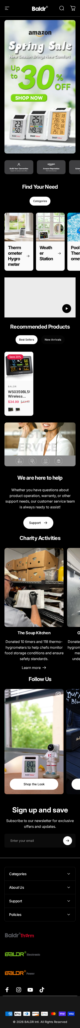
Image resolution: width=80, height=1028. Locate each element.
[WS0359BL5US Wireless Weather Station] (18, 366)
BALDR (12, 386)
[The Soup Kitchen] (34, 587)
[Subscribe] (67, 840)
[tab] (40, 201)
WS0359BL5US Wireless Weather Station (19, 394)
